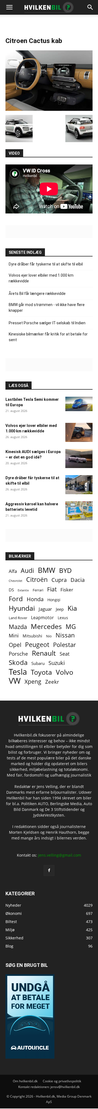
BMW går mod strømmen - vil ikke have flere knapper (47, 308)
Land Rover (18, 617)
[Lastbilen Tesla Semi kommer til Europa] (79, 404)
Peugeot (37, 644)
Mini (14, 635)
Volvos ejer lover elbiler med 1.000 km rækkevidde (41, 278)
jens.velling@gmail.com (59, 855)
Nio (49, 636)
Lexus (63, 617)
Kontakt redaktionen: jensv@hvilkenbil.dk (49, 1086)
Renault (44, 653)
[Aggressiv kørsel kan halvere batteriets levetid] (79, 510)
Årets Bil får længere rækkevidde (37, 293)
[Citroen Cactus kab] (49, 109)
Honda (35, 599)
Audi (27, 570)
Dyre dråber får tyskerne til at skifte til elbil (46, 264)
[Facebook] (49, 870)
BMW (46, 570)
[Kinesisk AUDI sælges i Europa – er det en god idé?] (79, 458)
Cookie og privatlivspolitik (62, 1081)
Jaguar (45, 609)
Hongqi (53, 599)
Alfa (13, 571)
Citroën (37, 579)
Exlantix (23, 590)
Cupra (59, 580)
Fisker (66, 589)
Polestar (64, 644)
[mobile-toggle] (9, 7)
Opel (15, 644)
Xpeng (32, 682)
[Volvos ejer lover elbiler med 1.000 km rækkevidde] (79, 432)
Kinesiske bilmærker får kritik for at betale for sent (48, 337)
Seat (64, 654)
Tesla (18, 672)
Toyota (41, 672)
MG (71, 627)
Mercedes (46, 626)
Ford (16, 598)
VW (15, 680)
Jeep (60, 609)
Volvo (64, 672)
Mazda (18, 627)
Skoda (18, 662)
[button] (90, 7)
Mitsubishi (32, 636)
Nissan (65, 635)
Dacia (78, 580)
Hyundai (22, 608)
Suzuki (56, 663)
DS (11, 589)
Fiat (52, 589)
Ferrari (38, 590)
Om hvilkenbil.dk (25, 1081)
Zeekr (52, 682)
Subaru (38, 663)
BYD (65, 570)
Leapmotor (42, 618)
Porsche (18, 654)
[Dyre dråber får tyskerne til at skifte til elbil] (79, 484)
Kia (72, 608)
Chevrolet (15, 581)
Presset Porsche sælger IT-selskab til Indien (47, 323)
